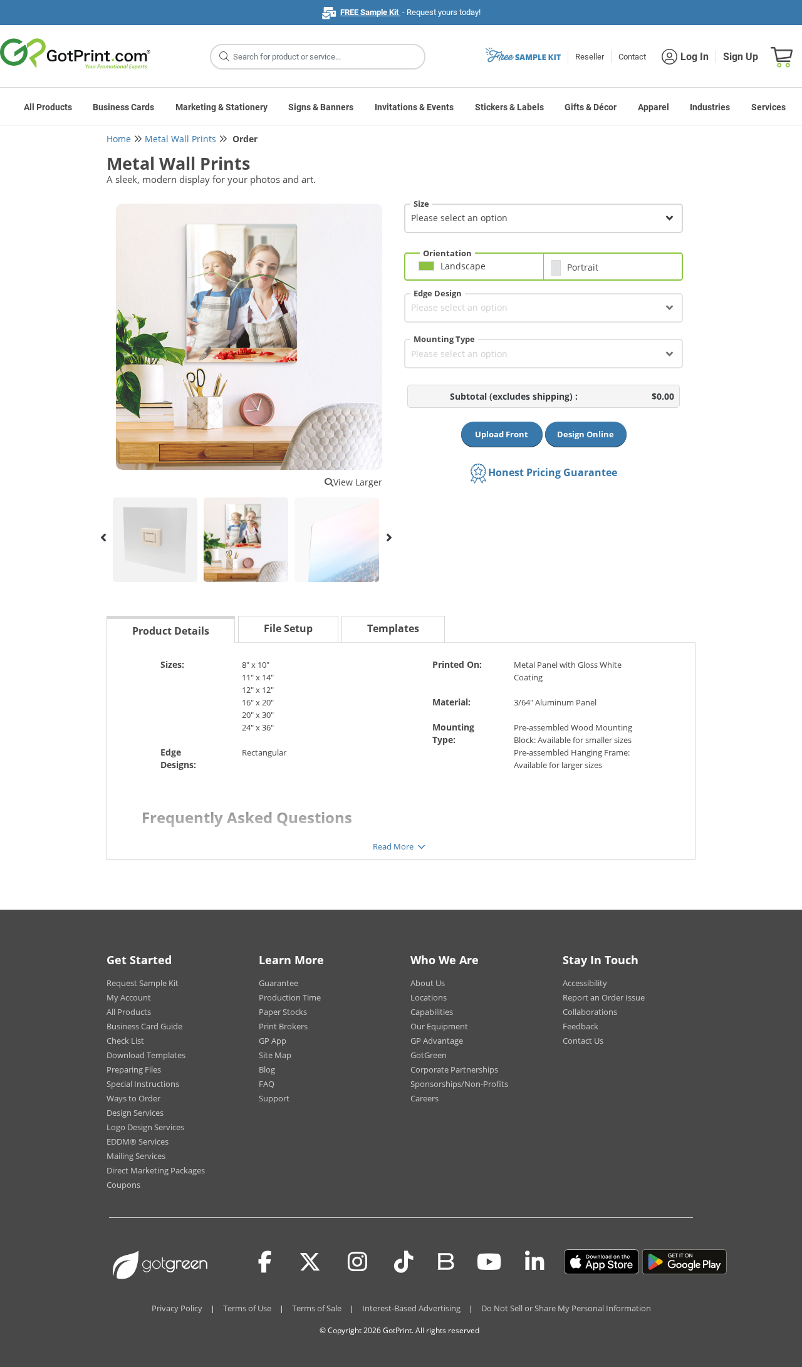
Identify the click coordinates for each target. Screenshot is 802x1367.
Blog (267, 1069)
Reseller (589, 56)
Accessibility (585, 983)
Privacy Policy (177, 1308)
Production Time (290, 997)
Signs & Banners (320, 107)
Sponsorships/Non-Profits (459, 1083)
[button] (477, 271)
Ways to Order (133, 1098)
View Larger (357, 482)
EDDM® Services (138, 1141)
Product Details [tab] (170, 631)
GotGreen (428, 1055)
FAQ (266, 1083)
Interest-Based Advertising (411, 1308)
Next (388, 537)
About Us (427, 983)
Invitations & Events (414, 107)
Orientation (447, 253)
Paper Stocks (283, 1011)
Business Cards (123, 107)
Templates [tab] (393, 628)
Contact (632, 56)
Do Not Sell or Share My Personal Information (566, 1308)
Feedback (580, 1026)
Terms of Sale (316, 1308)
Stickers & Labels (509, 107)
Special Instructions (143, 1083)
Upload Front (501, 434)
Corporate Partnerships (454, 1069)
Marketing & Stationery (221, 107)
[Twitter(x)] (310, 1261)
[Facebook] (265, 1261)
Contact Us (583, 1040)
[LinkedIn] (535, 1261)
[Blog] (445, 1260)
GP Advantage (436, 1040)
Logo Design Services (145, 1127)
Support (274, 1098)
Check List (125, 1040)
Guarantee (278, 983)
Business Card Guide (144, 1026)
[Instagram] (357, 1261)
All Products (48, 107)
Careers (424, 1098)
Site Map (275, 1055)
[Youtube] (489, 1261)
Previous (103, 537)
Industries (710, 107)
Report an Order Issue (604, 997)
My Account (129, 997)
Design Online (585, 434)
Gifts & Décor (591, 107)
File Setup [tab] (288, 628)
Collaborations (590, 1011)
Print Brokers (283, 1026)
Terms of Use (247, 1308)
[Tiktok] (404, 1261)
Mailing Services (136, 1156)
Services (768, 107)
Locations (428, 997)
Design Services (135, 1112)
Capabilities (431, 1011)
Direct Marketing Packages (156, 1170)
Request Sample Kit (143, 983)
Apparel (653, 107)
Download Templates (146, 1055)
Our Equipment (439, 1026)
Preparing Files (134, 1069)
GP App (272, 1040)
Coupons (123, 1184)
